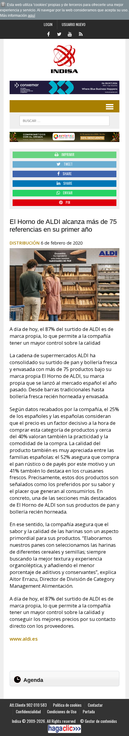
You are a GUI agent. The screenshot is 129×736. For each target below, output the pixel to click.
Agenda (33, 680)
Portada (89, 711)
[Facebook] (48, 33)
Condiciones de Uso (61, 711)
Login (48, 24)
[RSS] (81, 33)
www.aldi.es (24, 639)
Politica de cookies (67, 705)
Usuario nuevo (74, 24)
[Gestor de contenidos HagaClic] (64, 729)
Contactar (95, 705)
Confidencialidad (28, 711)
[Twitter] (59, 33)
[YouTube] (70, 33)
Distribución (25, 243)
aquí (31, 15)
